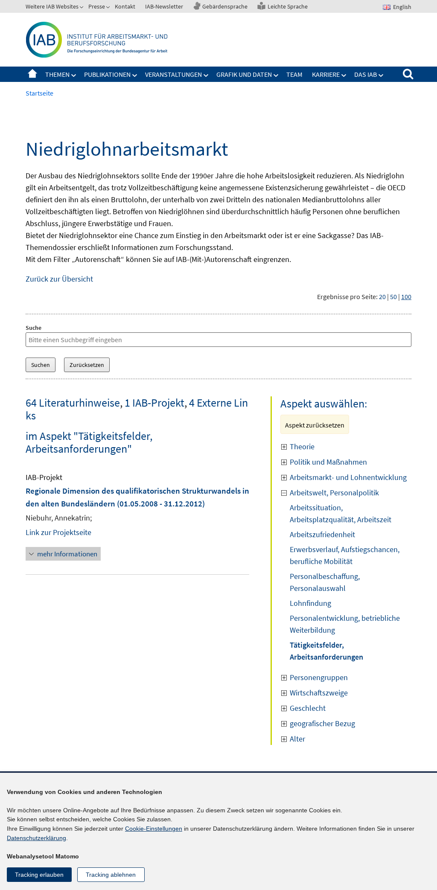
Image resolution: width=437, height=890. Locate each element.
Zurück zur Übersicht (59, 279)
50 (393, 296)
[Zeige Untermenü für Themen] (73, 75)
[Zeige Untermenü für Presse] (108, 8)
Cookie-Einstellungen (153, 828)
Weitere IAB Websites (52, 6)
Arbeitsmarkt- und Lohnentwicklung (348, 477)
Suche (33, 328)
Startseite (32, 74)
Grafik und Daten (244, 74)
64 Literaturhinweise (73, 403)
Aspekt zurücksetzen (314, 425)
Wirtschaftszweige (319, 693)
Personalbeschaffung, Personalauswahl (325, 582)
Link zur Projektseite (58, 532)
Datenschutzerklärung (36, 838)
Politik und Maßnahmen (328, 462)
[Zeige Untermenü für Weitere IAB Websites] (82, 8)
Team (294, 74)
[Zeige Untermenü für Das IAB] (381, 75)
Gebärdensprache (225, 6)
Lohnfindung (310, 603)
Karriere (326, 74)
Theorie (302, 446)
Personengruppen (319, 677)
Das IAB (365, 74)
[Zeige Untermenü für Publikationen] (134, 75)
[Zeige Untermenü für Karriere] (344, 75)
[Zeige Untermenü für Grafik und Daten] (276, 75)
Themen (57, 74)
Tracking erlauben (39, 874)
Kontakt (125, 6)
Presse (96, 6)
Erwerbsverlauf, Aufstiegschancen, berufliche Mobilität (344, 555)
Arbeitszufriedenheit (322, 534)
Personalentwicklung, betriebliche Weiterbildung (345, 624)
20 (382, 296)
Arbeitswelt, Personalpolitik (334, 492)
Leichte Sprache (288, 6)
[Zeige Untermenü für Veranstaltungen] (206, 75)
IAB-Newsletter (164, 6)
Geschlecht (308, 708)
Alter (297, 739)
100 (406, 296)
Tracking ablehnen (111, 874)
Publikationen (107, 74)
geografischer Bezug (322, 723)
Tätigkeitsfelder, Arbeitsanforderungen (326, 651)
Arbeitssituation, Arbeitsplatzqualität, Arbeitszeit (340, 513)
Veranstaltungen (173, 74)
